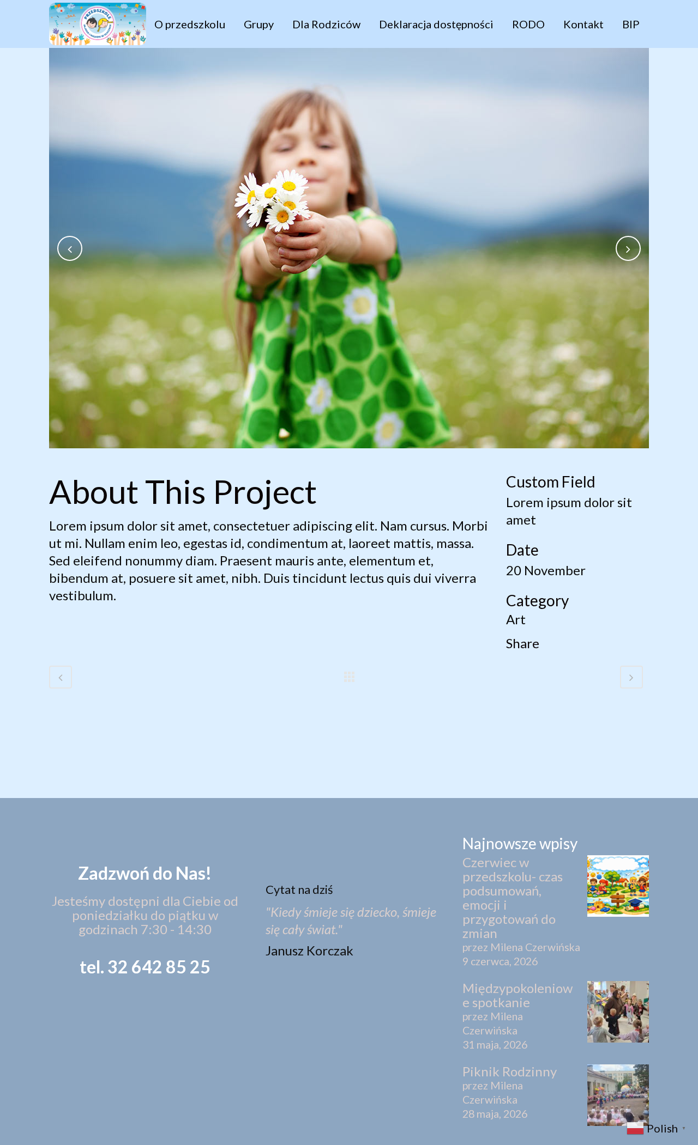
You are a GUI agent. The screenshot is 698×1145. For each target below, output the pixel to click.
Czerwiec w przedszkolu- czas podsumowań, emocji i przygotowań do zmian (512, 897)
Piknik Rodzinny (509, 1071)
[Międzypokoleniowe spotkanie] (618, 1013)
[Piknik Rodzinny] (618, 1096)
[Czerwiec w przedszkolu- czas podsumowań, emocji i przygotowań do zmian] (618, 887)
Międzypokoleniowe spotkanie (517, 995)
